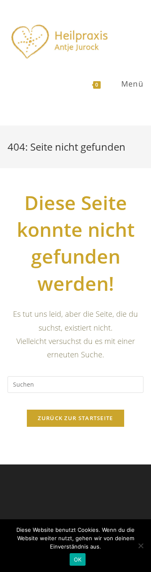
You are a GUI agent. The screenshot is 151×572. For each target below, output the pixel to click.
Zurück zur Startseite (75, 418)
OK (78, 559)
